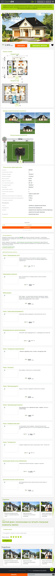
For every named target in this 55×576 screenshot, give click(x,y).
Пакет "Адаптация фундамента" (13, 311)
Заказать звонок (39, 46)
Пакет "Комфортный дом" (11, 423)
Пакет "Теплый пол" (9, 442)
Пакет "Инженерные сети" (11, 255)
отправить (6, 540)
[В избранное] (52, 45)
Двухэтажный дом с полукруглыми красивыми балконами (29, 515)
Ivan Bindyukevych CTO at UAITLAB (39, 570)
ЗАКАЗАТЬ (21, 46)
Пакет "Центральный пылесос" (13, 405)
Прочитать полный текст (8, 247)
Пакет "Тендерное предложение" (13, 349)
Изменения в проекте (10, 274)
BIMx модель (7, 293)
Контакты (40, 1)
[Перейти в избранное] (53, 1)
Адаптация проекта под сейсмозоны (15, 461)
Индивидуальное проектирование (14, 330)
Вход (47, 1)
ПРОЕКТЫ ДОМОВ (20, 2)
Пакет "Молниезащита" (10, 386)
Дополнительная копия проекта (13, 479)
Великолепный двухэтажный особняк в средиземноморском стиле (11, 515)
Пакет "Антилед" (8, 367)
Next (53, 510)
